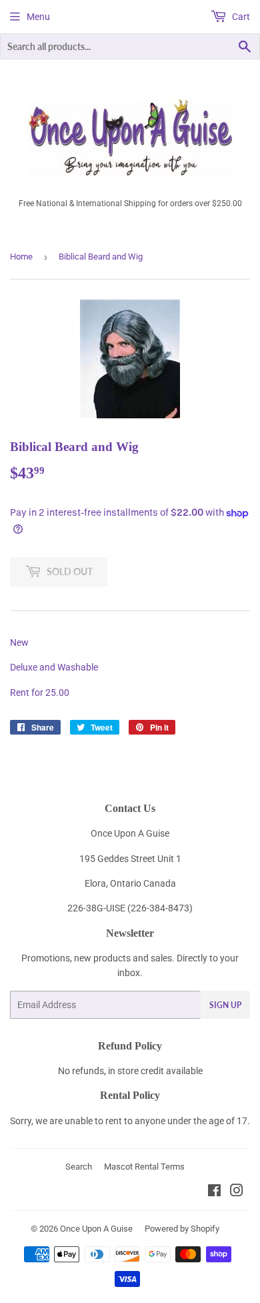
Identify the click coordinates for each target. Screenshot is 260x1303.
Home (21, 257)
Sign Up (225, 1005)
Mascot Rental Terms (144, 1167)
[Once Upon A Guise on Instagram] (236, 1192)
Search (78, 1167)
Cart (240, 16)
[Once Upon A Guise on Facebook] (214, 1192)
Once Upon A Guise (96, 1229)
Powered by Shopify (182, 1229)
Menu (38, 16)
